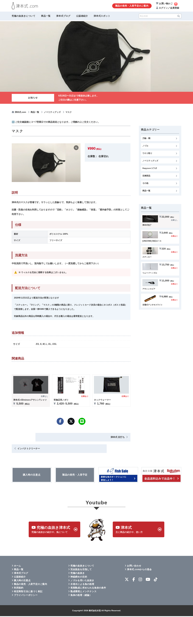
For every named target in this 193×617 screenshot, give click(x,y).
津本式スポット (102, 16)
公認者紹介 (82, 16)
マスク (68, 112)
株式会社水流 (95, 610)
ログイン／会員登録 (169, 8)
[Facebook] (60, 421)
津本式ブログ (63, 16)
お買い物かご (167, 3)
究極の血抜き (78, 573)
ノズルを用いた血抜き (82, 580)
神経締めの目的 (79, 576)
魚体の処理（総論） (81, 595)
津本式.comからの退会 (139, 569)
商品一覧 (46, 16)
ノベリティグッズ (52, 112)
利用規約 (18, 588)
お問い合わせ (134, 565)
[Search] (179, 16)
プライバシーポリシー (26, 595)
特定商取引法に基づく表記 (28, 591)
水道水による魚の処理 (82, 584)
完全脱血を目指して (81, 569)
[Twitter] (71, 421)
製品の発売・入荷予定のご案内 (131, 6)
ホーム (17, 565)
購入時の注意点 (22, 580)
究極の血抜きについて (23, 16)
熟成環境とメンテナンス (84, 591)
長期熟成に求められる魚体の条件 (88, 588)
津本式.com (20, 112)
